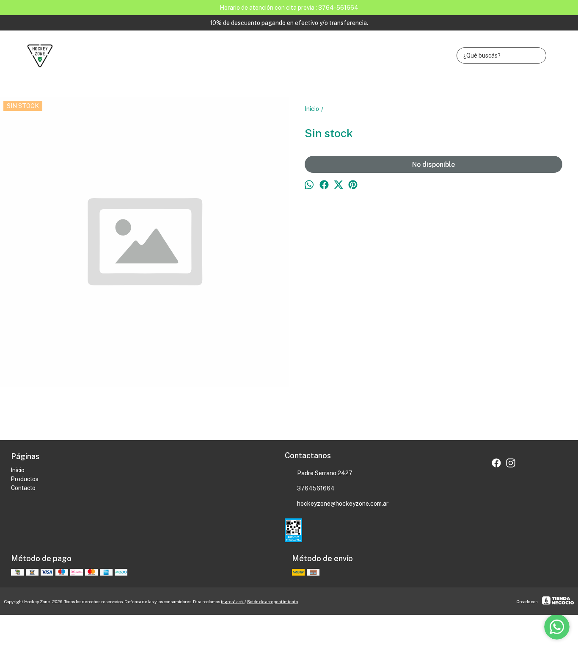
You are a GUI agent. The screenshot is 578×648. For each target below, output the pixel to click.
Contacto (23, 488)
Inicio (18, 470)
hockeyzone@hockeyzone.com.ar (342, 503)
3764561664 (316, 488)
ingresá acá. (233, 601)
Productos (25, 479)
